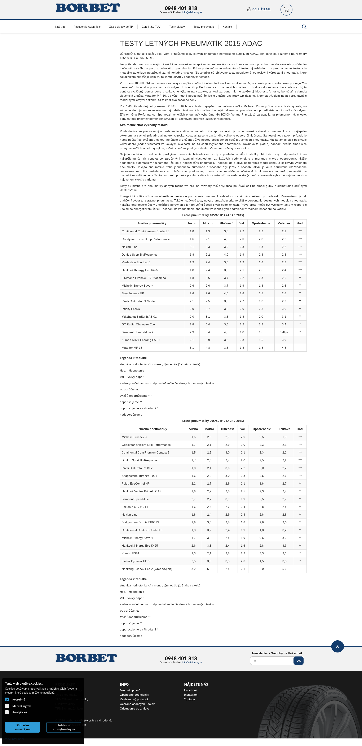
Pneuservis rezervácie (87, 27)
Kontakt (227, 27)
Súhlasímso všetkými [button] (23, 727)
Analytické (19, 712)
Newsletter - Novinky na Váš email (277, 653)
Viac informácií (15, 739)
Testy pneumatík (204, 27)
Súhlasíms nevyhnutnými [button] (64, 727)
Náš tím (60, 27)
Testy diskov (177, 27)
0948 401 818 (181, 8)
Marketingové (21, 706)
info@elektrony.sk (192, 12)
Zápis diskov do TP (121, 27)
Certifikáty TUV (151, 27)
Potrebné (18, 699)
